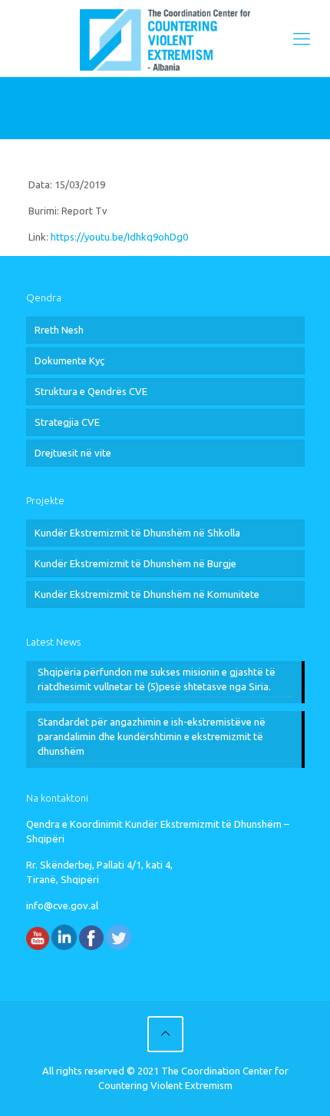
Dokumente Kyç (69, 360)
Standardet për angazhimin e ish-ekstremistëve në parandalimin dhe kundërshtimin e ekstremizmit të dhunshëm (152, 736)
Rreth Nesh (59, 329)
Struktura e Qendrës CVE (91, 391)
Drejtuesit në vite (73, 452)
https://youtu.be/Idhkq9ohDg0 (119, 236)
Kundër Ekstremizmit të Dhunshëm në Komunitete (147, 594)
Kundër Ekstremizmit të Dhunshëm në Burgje (135, 563)
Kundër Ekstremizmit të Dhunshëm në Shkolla (137, 532)
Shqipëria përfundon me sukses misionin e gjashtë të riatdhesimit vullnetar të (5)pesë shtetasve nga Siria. (157, 679)
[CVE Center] (165, 38)
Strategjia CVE (67, 422)
